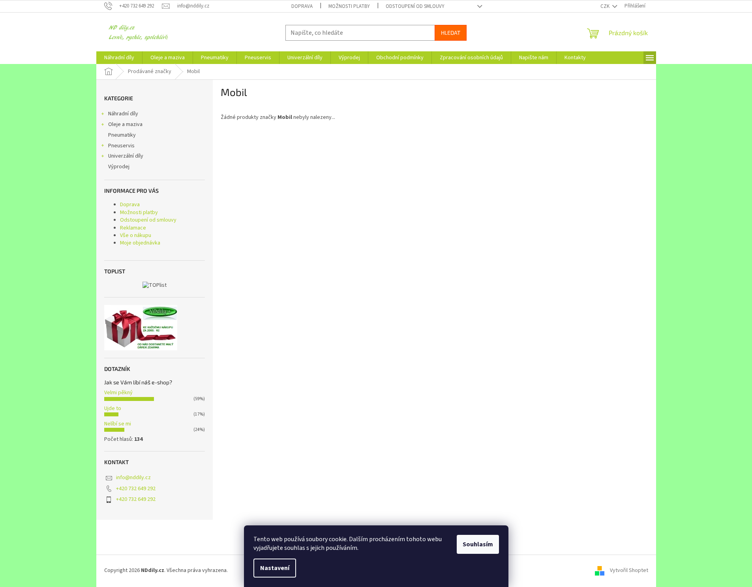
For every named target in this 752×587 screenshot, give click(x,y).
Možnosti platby (349, 6)
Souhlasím (478, 544)
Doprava (302, 6)
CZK (605, 6)
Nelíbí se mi (117, 424)
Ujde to (112, 408)
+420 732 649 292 (136, 489)
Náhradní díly (123, 114)
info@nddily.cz (133, 478)
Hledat (450, 32)
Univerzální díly (125, 156)
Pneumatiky (122, 135)
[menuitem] (119, 57)
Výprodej (118, 167)
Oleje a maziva (125, 124)
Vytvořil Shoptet (629, 571)
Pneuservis (121, 146)
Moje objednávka (140, 243)
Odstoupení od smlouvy (415, 6)
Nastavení (274, 568)
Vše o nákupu (135, 235)
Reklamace (133, 228)
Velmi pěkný (118, 393)
